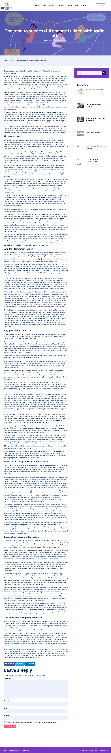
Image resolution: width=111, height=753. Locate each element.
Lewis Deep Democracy (14, 373)
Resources (60, 5)
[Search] (104, 73)
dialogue (22, 370)
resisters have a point (17, 334)
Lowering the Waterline (93, 132)
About (44, 5)
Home (37, 5)
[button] (9, 664)
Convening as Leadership (94, 89)
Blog (76, 5)
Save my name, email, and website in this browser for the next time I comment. (31, 722)
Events (69, 5)
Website (6, 715)
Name (6, 701)
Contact (83, 5)
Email (6, 708)
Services (51, 5)
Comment (7, 678)
